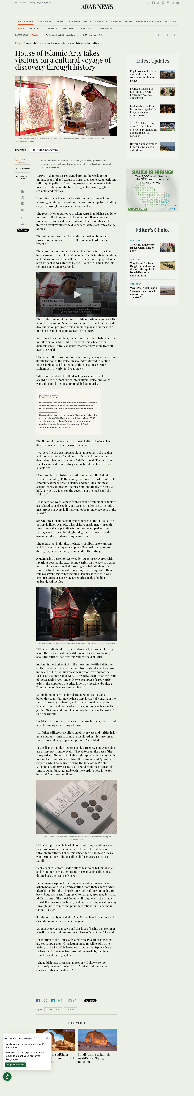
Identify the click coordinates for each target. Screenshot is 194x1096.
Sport (128, 21)
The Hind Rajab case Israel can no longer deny (142, 247)
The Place (35, 28)
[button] (76, 294)
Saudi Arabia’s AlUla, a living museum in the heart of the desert (55, 1058)
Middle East (45, 21)
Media (88, 21)
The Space (52, 28)
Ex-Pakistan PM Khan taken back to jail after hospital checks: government (143, 110)
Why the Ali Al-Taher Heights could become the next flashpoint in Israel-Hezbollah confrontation (143, 269)
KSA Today (86, 28)
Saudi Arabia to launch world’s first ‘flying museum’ (94, 1058)
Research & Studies (148, 21)
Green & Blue (105, 28)
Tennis (35, 35)
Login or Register (15, 1064)
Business (74, 21)
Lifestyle (101, 21)
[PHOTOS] (55, 1039)
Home (18, 43)
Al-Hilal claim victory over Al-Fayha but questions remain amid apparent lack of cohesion (143, 129)
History (70, 1010)
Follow (23, 230)
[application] (76, 294)
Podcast (170, 21)
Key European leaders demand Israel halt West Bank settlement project (143, 75)
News (21, 28)
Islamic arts (53, 1010)
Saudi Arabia (25, 21)
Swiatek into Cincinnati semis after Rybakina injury (66, 35)
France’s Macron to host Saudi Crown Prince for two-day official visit (141, 93)
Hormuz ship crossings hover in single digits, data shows (143, 147)
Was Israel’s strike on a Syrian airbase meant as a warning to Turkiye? (143, 292)
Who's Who (69, 28)
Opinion (116, 21)
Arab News (22, 3)
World (61, 21)
